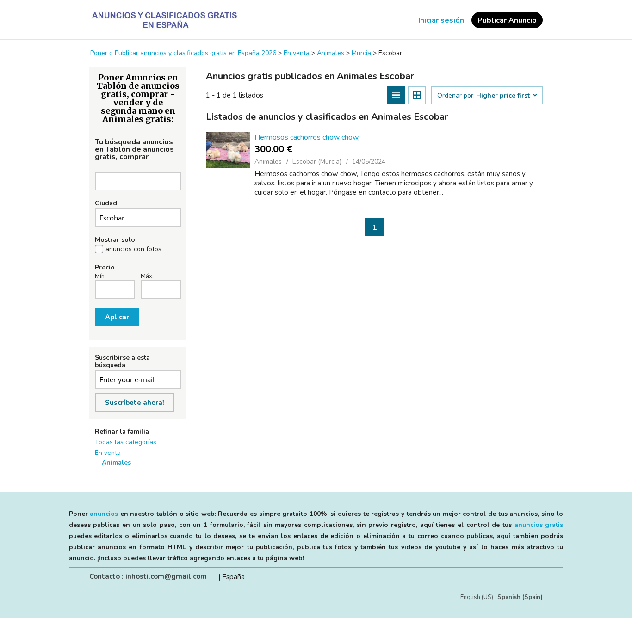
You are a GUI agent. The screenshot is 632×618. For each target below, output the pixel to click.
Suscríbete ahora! (134, 402)
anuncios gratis (539, 524)
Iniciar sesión (441, 20)
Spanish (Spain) (520, 597)
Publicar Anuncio (507, 20)
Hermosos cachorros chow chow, (306, 137)
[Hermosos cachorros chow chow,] (228, 150)
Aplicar (117, 317)
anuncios (104, 513)
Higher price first (504, 96)
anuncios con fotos (133, 249)
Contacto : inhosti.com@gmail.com (148, 576)
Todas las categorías (125, 442)
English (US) (476, 597)
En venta (108, 452)
